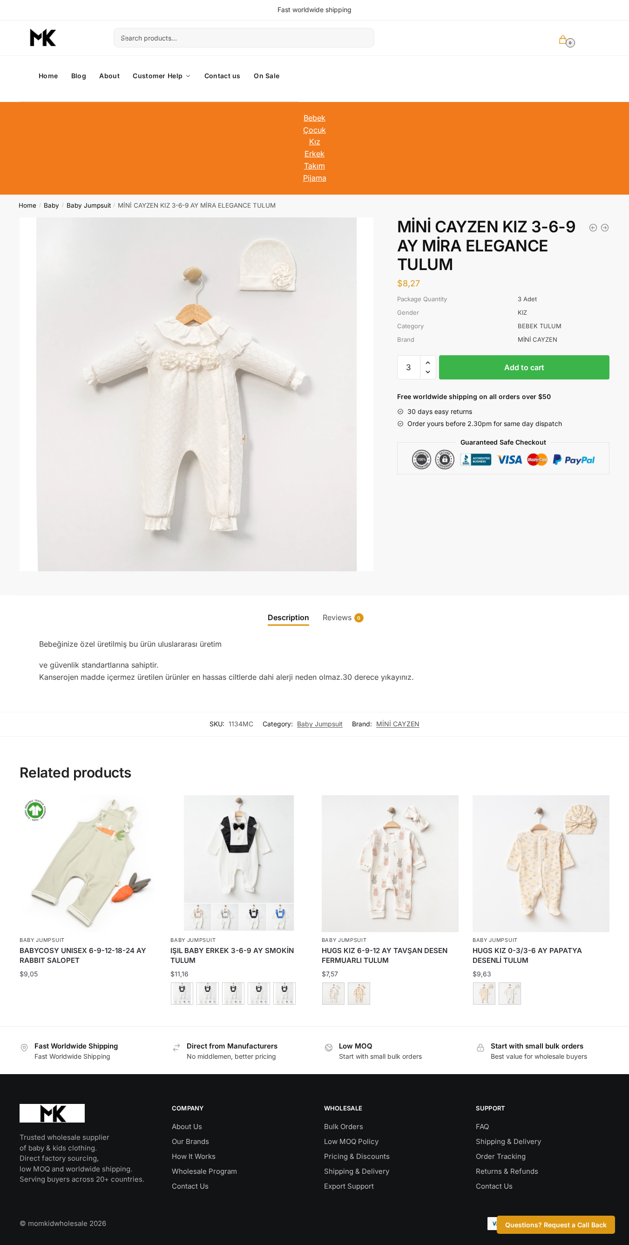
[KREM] (359, 993)
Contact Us (190, 1186)
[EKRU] (333, 993)
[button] (428, 363)
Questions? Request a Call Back (556, 1225)
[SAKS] (233, 993)
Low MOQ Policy (351, 1141)
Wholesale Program (204, 1171)
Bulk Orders (343, 1126)
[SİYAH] (182, 993)
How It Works (194, 1156)
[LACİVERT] (207, 993)
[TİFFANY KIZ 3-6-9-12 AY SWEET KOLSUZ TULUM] (593, 227)
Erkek (314, 153)
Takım (314, 165)
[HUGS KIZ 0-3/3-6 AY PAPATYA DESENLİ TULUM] (541, 863)
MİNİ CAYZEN (397, 724)
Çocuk (314, 130)
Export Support (349, 1186)
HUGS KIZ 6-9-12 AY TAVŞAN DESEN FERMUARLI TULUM (384, 955)
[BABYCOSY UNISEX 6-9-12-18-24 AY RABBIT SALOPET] (88, 863)
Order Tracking (501, 1156)
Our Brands (190, 1141)
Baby (51, 205)
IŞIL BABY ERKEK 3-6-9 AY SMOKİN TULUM (232, 955)
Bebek (314, 117)
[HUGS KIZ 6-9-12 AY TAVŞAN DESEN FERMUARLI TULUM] (390, 863)
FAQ (482, 1126)
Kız (314, 141)
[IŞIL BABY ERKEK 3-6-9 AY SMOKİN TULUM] (604, 227)
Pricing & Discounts (357, 1156)
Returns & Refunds (507, 1171)
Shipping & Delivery (356, 1171)
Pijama (314, 178)
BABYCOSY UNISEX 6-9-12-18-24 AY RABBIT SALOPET (83, 955)
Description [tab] (288, 617)
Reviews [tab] (337, 617)
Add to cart (524, 367)
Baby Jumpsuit (89, 205)
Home (27, 205)
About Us (187, 1126)
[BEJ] (259, 993)
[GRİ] (284, 993)
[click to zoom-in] (196, 394)
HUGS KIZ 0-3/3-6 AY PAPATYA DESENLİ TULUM (527, 955)
